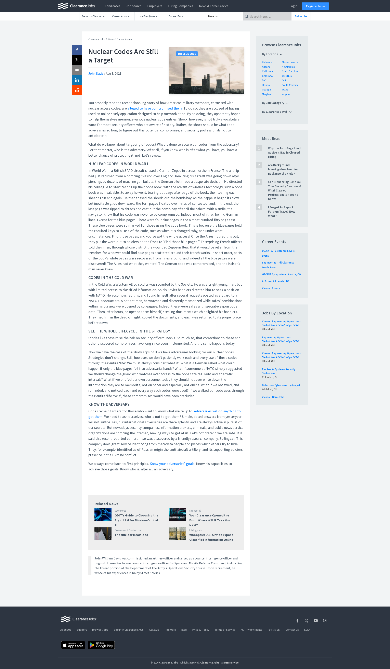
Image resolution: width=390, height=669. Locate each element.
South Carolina (290, 85)
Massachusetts (290, 62)
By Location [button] (270, 54)
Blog (184, 629)
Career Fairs (176, 16)
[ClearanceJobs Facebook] (297, 620)
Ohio (284, 80)
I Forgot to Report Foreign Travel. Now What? (281, 211)
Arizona (266, 67)
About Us (65, 629)
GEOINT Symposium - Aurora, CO (281, 274)
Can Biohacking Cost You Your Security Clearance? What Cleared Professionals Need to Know (284, 190)
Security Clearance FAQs (129, 629)
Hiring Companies (180, 6)
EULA (307, 629)
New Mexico (288, 67)
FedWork (170, 629)
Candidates (112, 6)
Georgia (266, 89)
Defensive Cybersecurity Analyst (281, 385)
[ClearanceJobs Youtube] (315, 620)
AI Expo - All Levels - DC (275, 281)
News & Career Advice (213, 6)
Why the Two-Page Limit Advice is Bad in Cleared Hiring (284, 152)
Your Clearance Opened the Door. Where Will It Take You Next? (209, 520)
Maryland (267, 94)
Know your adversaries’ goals (172, 463)
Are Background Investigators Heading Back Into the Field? (283, 169)
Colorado (267, 76)
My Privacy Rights (251, 629)
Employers (154, 6)
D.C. (264, 80)
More (211, 16)
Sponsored (120, 510)
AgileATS (154, 629)
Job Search (133, 6)
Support (82, 629)
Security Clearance (93, 16)
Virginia (286, 94)
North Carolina (290, 71)
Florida (266, 85)
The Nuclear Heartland (131, 535)
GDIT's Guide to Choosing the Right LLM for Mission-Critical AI (136, 520)
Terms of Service (225, 629)
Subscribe (301, 16)
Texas (285, 89)
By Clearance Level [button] (275, 112)
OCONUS (287, 76)
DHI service (231, 662)
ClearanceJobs (96, 39)
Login (293, 6)
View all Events (271, 288)
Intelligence (187, 54)
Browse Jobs (100, 629)
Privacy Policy (200, 629)
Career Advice (120, 16)
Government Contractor (128, 530)
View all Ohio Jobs (273, 397)
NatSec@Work (148, 16)
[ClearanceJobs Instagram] (324, 620)
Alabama (267, 62)
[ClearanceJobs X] (306, 620)
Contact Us (292, 629)
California (267, 71)
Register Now (315, 6)
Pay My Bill (274, 629)
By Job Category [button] (273, 103)
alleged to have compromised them (155, 108)
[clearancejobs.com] (78, 6)
